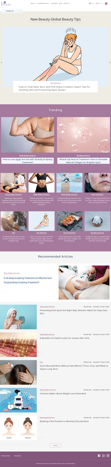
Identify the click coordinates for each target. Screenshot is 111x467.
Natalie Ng (87, 307)
